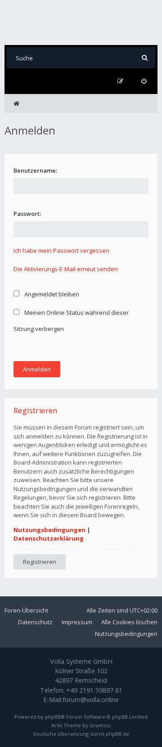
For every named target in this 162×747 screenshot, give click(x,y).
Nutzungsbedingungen (50, 530)
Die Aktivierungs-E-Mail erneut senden (66, 269)
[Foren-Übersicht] (81, 22)
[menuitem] (143, 81)
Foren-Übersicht (26, 610)
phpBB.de (117, 733)
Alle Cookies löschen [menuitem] (129, 622)
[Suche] (144, 57)
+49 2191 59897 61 (94, 690)
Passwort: (27, 214)
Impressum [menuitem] (77, 622)
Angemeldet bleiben (51, 294)
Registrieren (39, 562)
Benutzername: (35, 170)
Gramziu (100, 725)
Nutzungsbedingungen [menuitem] (126, 634)
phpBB (53, 716)
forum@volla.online (91, 699)
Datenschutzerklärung (49, 538)
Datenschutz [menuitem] (35, 622)
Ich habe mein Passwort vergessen (61, 250)
